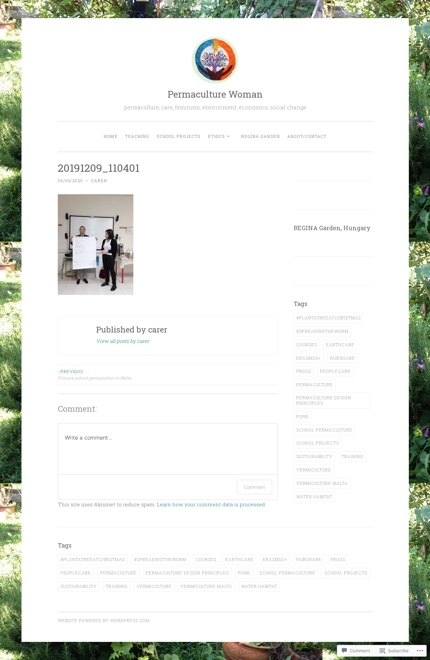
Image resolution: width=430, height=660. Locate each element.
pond (302, 416)
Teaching (137, 136)
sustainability (314, 456)
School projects (179, 136)
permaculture (314, 384)
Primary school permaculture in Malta (94, 374)
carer (99, 180)
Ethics (216, 136)
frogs (303, 371)
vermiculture (313, 469)
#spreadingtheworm (322, 331)
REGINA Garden (260, 136)
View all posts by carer (122, 341)
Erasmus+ (308, 358)
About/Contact (307, 136)
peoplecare (335, 371)
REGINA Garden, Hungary (332, 228)
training (352, 456)
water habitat (314, 496)
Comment (254, 487)
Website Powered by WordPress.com (104, 620)
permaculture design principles (323, 400)
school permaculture (324, 430)
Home (110, 136)
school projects (317, 443)
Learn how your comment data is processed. (211, 504)
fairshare (342, 358)
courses (306, 344)
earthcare (340, 344)
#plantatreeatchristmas (328, 317)
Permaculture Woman (215, 94)
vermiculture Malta (322, 483)
